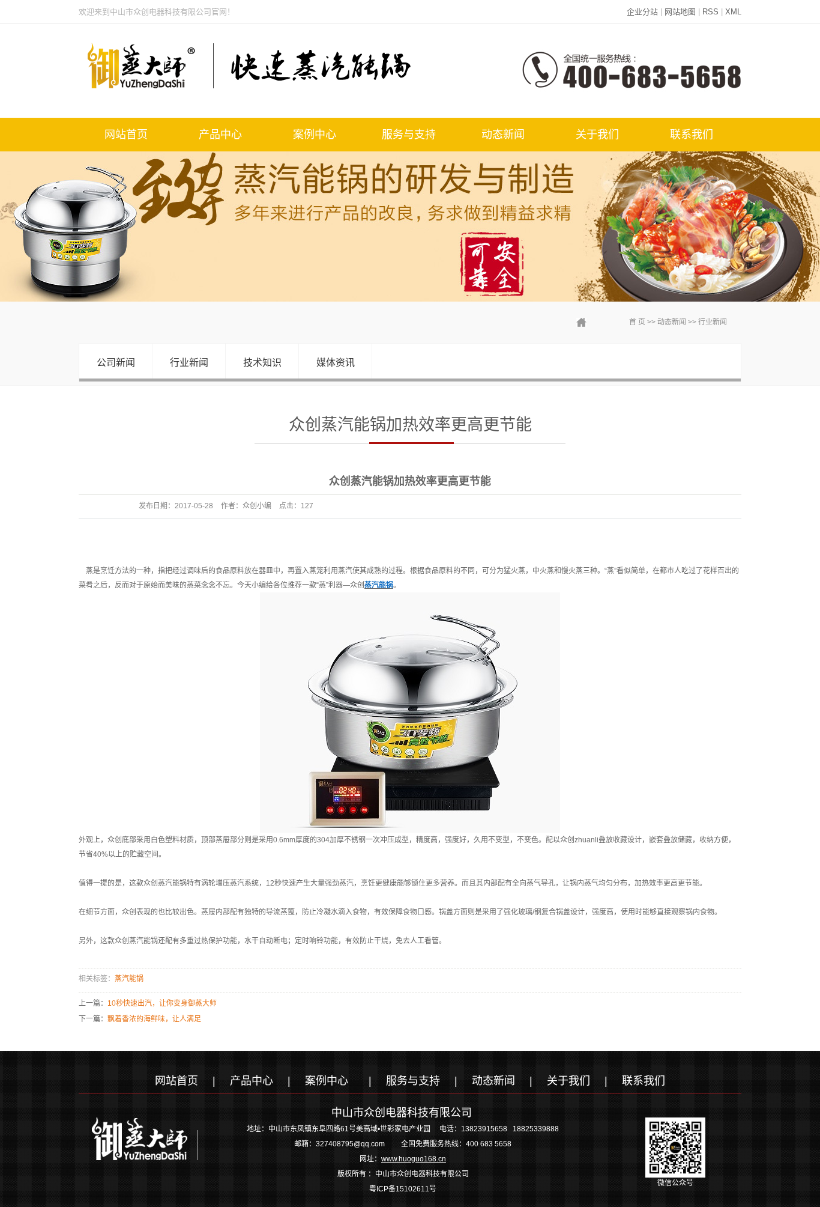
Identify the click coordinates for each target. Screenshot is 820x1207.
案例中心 (314, 135)
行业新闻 (712, 322)
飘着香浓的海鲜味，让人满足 (154, 1019)
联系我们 (691, 135)
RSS (710, 11)
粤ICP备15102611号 (402, 1189)
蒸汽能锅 (129, 978)
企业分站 (642, 11)
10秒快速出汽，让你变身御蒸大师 (162, 1003)
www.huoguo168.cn (413, 1159)
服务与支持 (409, 135)
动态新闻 (503, 135)
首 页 (637, 322)
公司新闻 (116, 362)
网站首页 (126, 135)
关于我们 (597, 135)
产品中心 (220, 135)
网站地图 (680, 11)
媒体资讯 (335, 362)
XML (733, 11)
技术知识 (262, 362)
